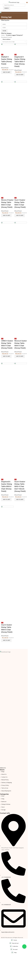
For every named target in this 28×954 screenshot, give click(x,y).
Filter (4, 30)
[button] (6, 640)
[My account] (24, 2)
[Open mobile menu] (1, 2)
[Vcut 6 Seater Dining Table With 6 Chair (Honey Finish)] (7, 563)
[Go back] (3, 14)
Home (3, 35)
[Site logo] (14, 2)
